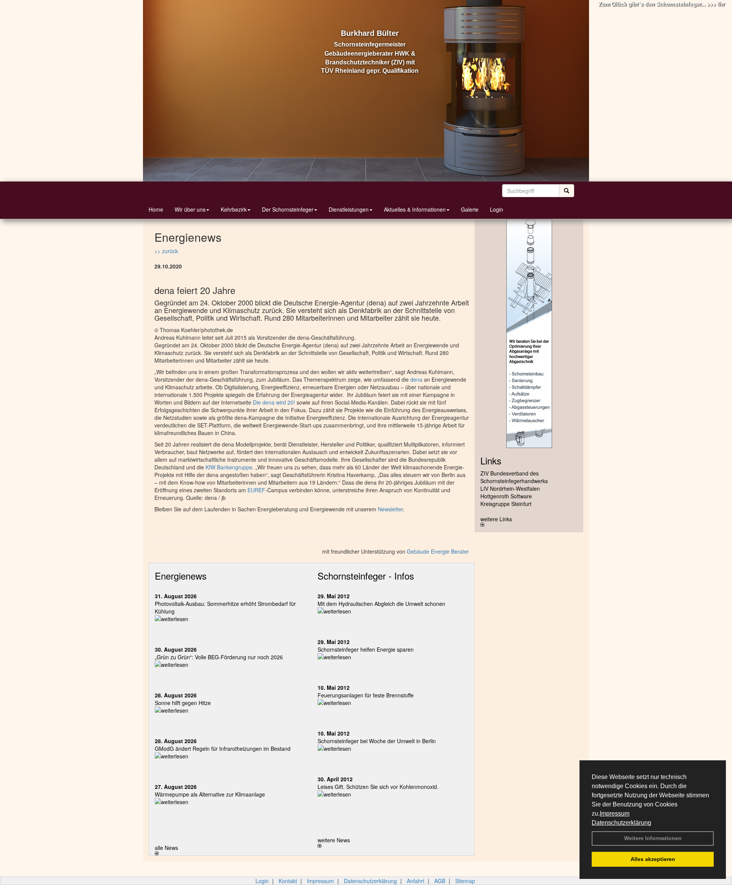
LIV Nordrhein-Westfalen (510, 488)
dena (416, 379)
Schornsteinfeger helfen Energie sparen (366, 649)
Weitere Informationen (653, 838)
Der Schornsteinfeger (287, 209)
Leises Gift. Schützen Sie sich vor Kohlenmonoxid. (378, 786)
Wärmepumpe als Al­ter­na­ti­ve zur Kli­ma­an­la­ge (210, 794)
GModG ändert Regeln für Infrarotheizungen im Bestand (223, 748)
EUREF (256, 490)
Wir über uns (190, 209)
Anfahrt (415, 881)
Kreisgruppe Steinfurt (505, 504)
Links (490, 460)
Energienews (181, 575)
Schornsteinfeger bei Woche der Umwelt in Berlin (377, 741)
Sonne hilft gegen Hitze (183, 703)
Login (496, 209)
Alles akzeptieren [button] (653, 859)
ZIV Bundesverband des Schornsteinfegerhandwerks (514, 477)
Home (156, 209)
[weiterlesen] (230, 619)
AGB (439, 881)
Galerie (469, 209)
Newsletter (390, 509)
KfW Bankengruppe (228, 467)
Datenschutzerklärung (621, 822)
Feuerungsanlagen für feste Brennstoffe (366, 695)
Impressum (614, 813)
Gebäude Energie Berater (438, 551)
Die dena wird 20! (274, 402)
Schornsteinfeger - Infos (366, 575)
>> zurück (166, 251)
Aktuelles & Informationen (415, 209)
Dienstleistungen (349, 209)
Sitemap (465, 881)
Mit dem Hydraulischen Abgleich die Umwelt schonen (381, 603)
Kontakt (288, 881)
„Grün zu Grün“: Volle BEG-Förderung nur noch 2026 (219, 657)
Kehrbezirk (234, 209)
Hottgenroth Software (506, 496)
